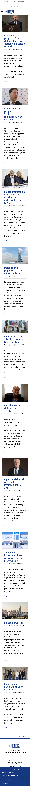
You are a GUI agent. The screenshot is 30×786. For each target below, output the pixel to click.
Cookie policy (10, 766)
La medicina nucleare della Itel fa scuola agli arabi (14, 686)
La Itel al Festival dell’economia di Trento (13, 408)
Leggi (5, 81)
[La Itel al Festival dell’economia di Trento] (15, 393)
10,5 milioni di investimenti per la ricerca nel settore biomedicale (14, 556)
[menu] (2, 11)
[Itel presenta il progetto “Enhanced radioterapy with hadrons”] (15, 96)
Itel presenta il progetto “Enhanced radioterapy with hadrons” (13, 114)
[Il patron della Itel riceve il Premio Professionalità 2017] (15, 467)
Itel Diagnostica (10, 49)
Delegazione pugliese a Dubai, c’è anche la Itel (13, 270)
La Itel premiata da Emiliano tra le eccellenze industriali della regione (14, 197)
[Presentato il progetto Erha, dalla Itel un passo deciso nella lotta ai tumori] (15, 23)
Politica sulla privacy (18, 766)
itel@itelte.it (15, 2)
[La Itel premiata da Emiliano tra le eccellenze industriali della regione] (15, 178)
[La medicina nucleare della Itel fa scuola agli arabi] (15, 673)
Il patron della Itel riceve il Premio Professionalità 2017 (14, 483)
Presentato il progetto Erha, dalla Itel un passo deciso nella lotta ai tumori (15, 41)
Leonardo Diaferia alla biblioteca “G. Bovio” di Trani (14, 339)
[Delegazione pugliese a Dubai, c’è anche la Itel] (15, 255)
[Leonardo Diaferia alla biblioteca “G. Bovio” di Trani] (15, 326)
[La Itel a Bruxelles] (15, 610)
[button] (26, 11)
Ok (24, 776)
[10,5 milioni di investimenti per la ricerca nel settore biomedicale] (15, 540)
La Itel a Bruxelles (13, 622)
